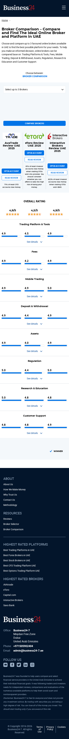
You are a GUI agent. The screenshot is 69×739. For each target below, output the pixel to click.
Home (5, 20)
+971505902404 (23, 646)
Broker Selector (11, 524)
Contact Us (9, 499)
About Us (8, 484)
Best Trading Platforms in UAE (18, 550)
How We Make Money (14, 489)
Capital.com (9, 594)
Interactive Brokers (13, 600)
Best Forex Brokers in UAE (16, 555)
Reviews (7, 518)
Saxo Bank (8, 605)
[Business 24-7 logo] (22, 619)
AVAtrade (8, 584)
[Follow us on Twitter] (19, 665)
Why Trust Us (10, 494)
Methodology (10, 505)
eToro (6, 589)
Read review (11, 177)
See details (32, 241)
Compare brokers (34, 123)
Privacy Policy (50, 728)
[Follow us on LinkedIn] (25, 665)
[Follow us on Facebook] (12, 665)
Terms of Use (39, 729)
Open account (11, 171)
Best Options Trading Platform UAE (21, 570)
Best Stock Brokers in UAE (16, 560)
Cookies (61, 727)
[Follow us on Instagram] (32, 665)
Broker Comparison (35, 76)
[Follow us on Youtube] (5, 665)
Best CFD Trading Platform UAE (19, 565)
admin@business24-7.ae (28, 650)
